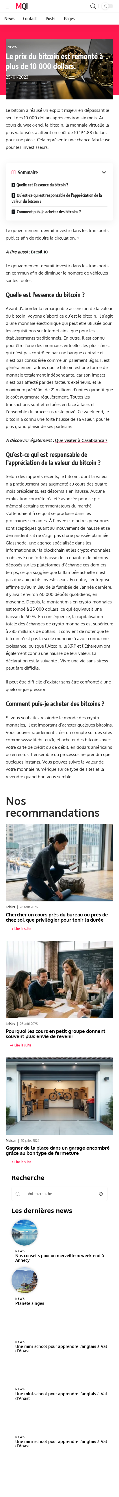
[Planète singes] (25, 1280)
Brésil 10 (39, 252)
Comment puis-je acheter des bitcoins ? (49, 211)
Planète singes (29, 1303)
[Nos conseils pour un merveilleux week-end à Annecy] (25, 1233)
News (12, 47)
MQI (22, 6)
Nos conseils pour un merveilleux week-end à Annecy (59, 1258)
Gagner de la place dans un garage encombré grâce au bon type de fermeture (58, 1150)
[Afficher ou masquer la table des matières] (72, 172)
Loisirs (10, 907)
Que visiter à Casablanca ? (81, 440)
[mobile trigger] (11, 6)
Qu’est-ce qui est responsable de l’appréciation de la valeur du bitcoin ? (57, 198)
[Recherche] (93, 6)
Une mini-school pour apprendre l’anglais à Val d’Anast (61, 1348)
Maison (11, 1140)
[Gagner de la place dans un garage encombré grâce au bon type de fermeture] (59, 1096)
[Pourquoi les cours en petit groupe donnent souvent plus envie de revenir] (59, 979)
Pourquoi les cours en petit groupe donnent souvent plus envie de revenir (55, 1033)
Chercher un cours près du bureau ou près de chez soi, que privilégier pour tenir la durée (57, 917)
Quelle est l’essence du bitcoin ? (42, 184)
